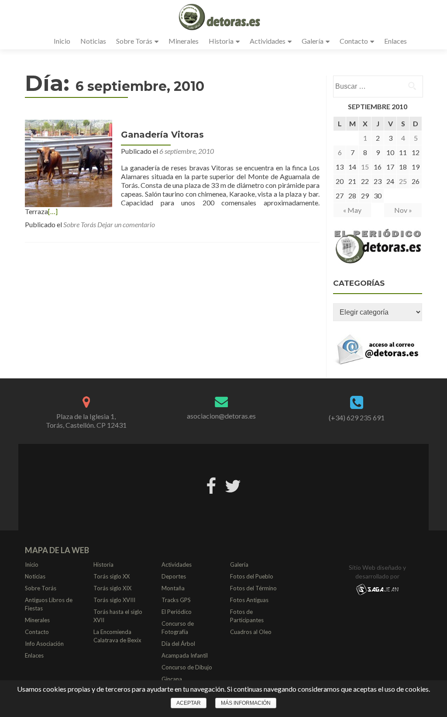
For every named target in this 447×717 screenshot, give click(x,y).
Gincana (172, 678)
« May (352, 210)
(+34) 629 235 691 (357, 417)
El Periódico (177, 611)
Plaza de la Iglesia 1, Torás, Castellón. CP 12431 (86, 420)
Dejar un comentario (126, 224)
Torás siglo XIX (112, 588)
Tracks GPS (176, 599)
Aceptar (188, 703)
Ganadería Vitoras (162, 134)
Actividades (267, 41)
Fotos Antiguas (249, 599)
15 (365, 167)
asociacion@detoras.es (221, 416)
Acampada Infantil (185, 655)
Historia (221, 41)
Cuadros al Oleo (251, 631)
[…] (53, 211)
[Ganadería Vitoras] (68, 162)
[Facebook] (211, 484)
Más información (246, 703)
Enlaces (395, 41)
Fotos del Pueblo (251, 576)
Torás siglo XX (111, 576)
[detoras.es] (220, 16)
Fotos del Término (253, 588)
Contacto (354, 41)
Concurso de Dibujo (187, 667)
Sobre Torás (134, 41)
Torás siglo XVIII (114, 599)
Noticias (93, 41)
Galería (312, 41)
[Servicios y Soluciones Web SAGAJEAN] (377, 588)
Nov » (403, 210)
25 (403, 181)
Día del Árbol (178, 643)
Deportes (174, 576)
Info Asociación (44, 643)
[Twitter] (233, 484)
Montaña (173, 588)
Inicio (62, 41)
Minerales (183, 41)
